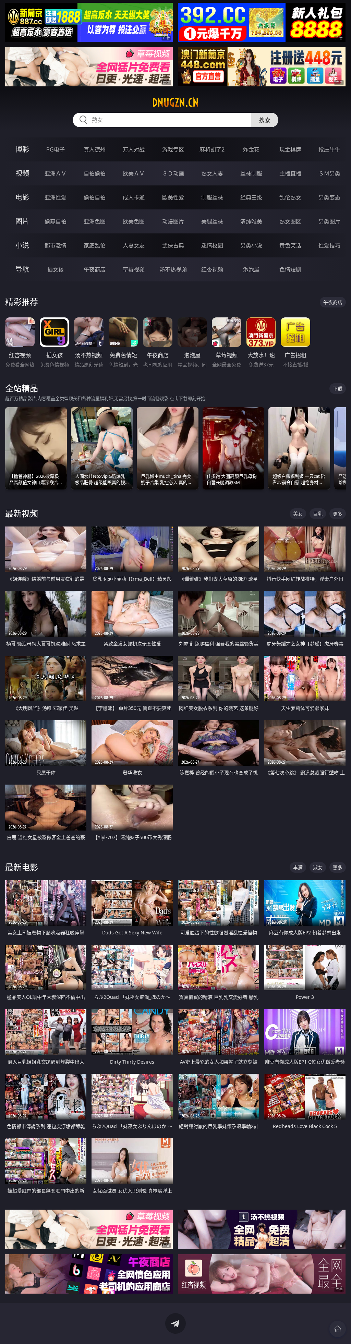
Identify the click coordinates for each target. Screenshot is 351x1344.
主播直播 (290, 173)
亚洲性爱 (55, 197)
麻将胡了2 (212, 149)
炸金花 (251, 149)
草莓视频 (134, 269)
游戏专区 (173, 149)
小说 (22, 245)
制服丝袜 (212, 197)
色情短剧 (290, 269)
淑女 (318, 867)
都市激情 (55, 245)
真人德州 (95, 149)
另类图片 (329, 221)
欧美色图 (134, 221)
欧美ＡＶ (134, 173)
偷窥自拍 (55, 221)
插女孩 (55, 269)
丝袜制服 (251, 173)
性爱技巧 (329, 245)
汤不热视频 (173, 269)
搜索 (264, 120)
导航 (22, 269)
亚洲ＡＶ (55, 173)
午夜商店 (95, 269)
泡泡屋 (251, 269)
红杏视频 (212, 269)
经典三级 (251, 197)
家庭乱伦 (95, 245)
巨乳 (318, 513)
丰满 (298, 867)
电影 (22, 197)
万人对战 (134, 149)
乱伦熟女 (290, 197)
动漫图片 (173, 221)
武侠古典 (173, 245)
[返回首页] (337, 1329)
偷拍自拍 (95, 197)
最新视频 (21, 513)
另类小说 (251, 245)
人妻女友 (134, 245)
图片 (22, 221)
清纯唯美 (251, 221)
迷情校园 (212, 245)
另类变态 (329, 197)
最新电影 (21, 867)
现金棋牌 (290, 149)
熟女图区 (290, 221)
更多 (337, 513)
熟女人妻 (212, 173)
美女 (298, 513)
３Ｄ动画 (173, 173)
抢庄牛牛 (329, 149)
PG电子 (55, 149)
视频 (22, 173)
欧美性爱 (173, 197)
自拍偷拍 (95, 173)
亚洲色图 (95, 221)
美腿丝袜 (212, 221)
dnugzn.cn (175, 102)
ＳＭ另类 (329, 173)
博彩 (22, 149)
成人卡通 (134, 197)
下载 (337, 388)
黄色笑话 (290, 245)
